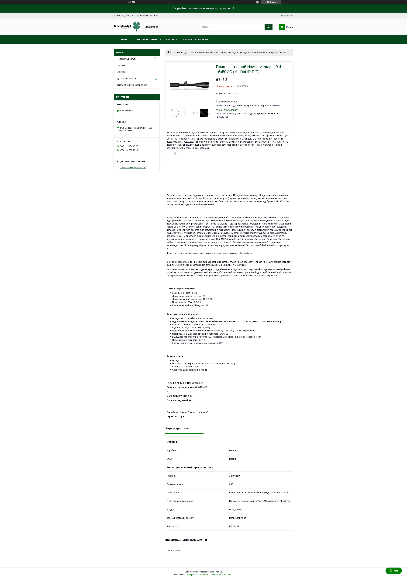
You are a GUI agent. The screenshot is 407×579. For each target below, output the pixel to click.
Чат (396, 570)
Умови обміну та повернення (132, 85)
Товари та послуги (145, 39)
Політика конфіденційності (222, 575)
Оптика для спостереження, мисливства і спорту (201, 52)
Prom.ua (218, 572)
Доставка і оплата (126, 78)
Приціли (233, 52)
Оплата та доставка (196, 39)
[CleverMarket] (127, 31)
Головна (122, 39)
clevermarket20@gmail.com (133, 167)
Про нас (121, 65)
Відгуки (121, 72)
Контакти (172, 39)
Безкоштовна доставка (227, 101)
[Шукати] (268, 27)
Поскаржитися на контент (197, 575)
